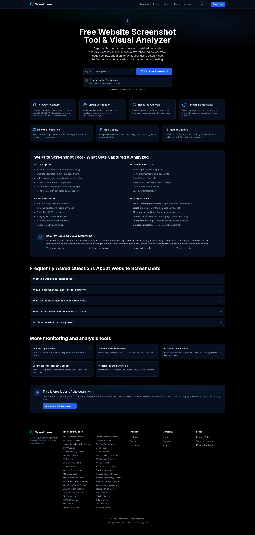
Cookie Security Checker (74, 451)
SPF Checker (101, 492)
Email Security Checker (73, 463)
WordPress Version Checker (75, 481)
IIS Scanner (68, 459)
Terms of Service (205, 441)
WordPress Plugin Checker (107, 481)
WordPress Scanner (72, 440)
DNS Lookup (101, 504)
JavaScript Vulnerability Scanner (77, 444)
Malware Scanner (103, 440)
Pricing (156, 4)
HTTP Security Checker (106, 466)
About (177, 4)
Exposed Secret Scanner (107, 444)
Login (201, 4)
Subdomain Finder (71, 507)
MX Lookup (68, 504)
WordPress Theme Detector (75, 485)
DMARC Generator (71, 500)
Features (144, 4)
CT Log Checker (70, 466)
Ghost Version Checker (73, 492)
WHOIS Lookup (102, 463)
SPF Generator (69, 496)
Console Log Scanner (105, 470)
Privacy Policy (203, 437)
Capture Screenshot (156, 71)
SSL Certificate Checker (73, 437)
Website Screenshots (72, 470)
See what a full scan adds (58, 406)
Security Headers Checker (107, 437)
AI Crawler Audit (70, 474)
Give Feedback (206, 445)
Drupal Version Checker (73, 489)
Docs (166, 4)
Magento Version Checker (107, 485)
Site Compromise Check (73, 478)
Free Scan (135, 445)
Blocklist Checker (70, 455)
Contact (188, 4)
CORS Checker (102, 451)
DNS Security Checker (105, 459)
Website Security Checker (107, 474)
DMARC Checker (103, 496)
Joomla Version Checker (106, 489)
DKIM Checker (102, 500)
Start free (218, 4)
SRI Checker (101, 448)
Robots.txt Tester (103, 507)
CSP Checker (69, 448)
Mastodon (127, 527)
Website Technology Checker (109, 478)
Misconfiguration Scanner (107, 455)
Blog (165, 445)
